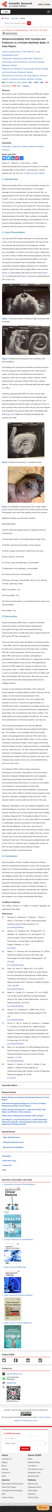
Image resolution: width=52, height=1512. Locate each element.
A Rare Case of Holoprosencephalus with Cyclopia (22, 1116)
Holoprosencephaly (36, 146)
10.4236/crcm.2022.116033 (16, 82)
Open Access (33, 1484)
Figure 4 (9, 414)
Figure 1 (6, 273)
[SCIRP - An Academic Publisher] (17, 4)
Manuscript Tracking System (12, 1484)
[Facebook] (16, 1360)
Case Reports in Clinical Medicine (15, 30)
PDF (30, 82)
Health (6, 1212)
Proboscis (5, 150)
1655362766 (11, 1383)
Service (6, 1480)
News (4, 1476)
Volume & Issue (8, 1497)
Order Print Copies (9, 1487)
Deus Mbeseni (28, 52)
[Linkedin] (28, 1360)
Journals (14, 18)
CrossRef (11, 927)
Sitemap (5, 1469)
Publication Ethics (34, 1487)
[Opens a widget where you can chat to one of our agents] (43, 1508)
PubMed (19, 927)
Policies (32, 1480)
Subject (4, 1462)
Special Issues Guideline (13, 1147)
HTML (36, 82)
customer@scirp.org (14, 1374)
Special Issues (33, 1476)
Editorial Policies (34, 1462)
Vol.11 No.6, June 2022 (38, 30)
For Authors (32, 1466)
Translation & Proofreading (12, 1490)
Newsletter (6, 1156)
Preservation (32, 1490)
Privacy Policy (33, 1497)
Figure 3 (25, 276)
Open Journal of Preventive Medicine (18, 1295)
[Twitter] (4, 1360)
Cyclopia (24, 146)
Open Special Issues (11, 1137)
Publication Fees (34, 1473)
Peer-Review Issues (35, 1469)
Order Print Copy (9, 1161)
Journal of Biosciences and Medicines (18, 1239)
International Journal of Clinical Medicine (19, 1184)
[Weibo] (40, 1360)
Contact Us (7, 1165)
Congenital (16, 146)
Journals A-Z (6, 1459)
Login (5, 12)
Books (4, 1466)
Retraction (32, 1494)
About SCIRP (34, 1455)
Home (6, 18)
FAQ (4, 1170)
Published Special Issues (13, 1142)
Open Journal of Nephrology (15, 1267)
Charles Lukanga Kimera (11, 52)
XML (42, 82)
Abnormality (6, 146)
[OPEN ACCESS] (44, 4)
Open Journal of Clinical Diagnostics (18, 1323)
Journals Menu (10, 1085)
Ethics (30, 1459)
